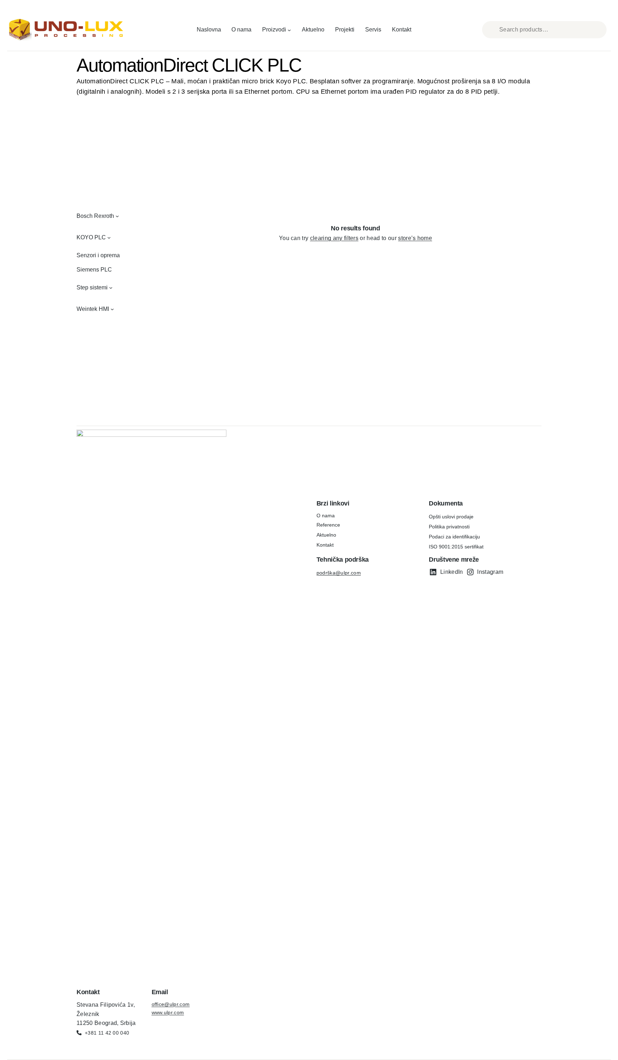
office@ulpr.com (171, 1004)
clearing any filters (334, 238)
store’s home (415, 238)
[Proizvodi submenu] (289, 29)
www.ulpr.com (168, 1012)
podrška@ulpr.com (339, 573)
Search (600, 29)
